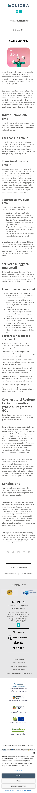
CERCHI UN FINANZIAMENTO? (19, 666)
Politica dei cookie (10, 790)
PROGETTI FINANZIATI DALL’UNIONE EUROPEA (19, 673)
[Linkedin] (18, 601)
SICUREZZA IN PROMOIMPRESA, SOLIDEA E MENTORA (19, 746)
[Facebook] (13, 601)
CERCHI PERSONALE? (19, 663)
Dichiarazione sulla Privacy (23, 790)
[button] (34, 753)
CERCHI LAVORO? (19, 659)
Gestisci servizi (18, 770)
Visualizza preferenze (18, 786)
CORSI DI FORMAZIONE (19, 670)
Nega (18, 781)
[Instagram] (23, 601)
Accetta (18, 776)
